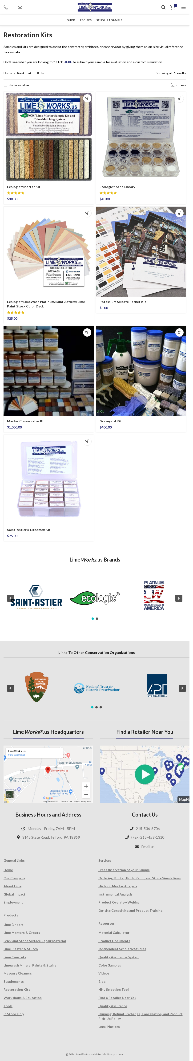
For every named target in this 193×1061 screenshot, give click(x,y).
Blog (101, 981)
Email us (147, 846)
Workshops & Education (23, 998)
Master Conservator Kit (26, 421)
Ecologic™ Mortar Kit (23, 187)
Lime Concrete (15, 957)
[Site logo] (95, 7)
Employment (13, 902)
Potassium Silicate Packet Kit (123, 302)
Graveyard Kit (111, 421)
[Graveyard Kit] (141, 371)
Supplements (14, 981)
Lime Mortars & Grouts (22, 933)
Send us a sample (109, 20)
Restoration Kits (17, 989)
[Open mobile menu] (183, 7)
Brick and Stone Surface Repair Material (35, 941)
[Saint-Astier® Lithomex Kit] (49, 480)
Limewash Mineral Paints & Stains (30, 965)
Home (8, 73)
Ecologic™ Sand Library (117, 187)
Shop (71, 20)
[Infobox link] (8, 7)
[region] (95, 598)
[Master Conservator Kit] (49, 371)
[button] (87, 98)
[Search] (163, 7)
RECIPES (86, 20)
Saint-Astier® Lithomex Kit (29, 530)
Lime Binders (14, 925)
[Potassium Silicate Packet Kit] (141, 252)
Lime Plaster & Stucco (21, 949)
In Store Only (14, 1014)
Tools (8, 1006)
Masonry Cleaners (18, 973)
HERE (68, 62)
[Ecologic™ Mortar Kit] (49, 137)
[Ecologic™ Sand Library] (141, 137)
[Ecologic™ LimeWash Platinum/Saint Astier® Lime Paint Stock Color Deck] (49, 252)
